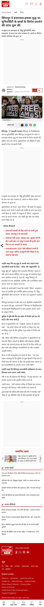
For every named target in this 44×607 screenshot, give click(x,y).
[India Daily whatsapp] (34, 125)
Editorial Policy (17, 581)
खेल (11, 566)
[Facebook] (16, 552)
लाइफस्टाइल (25, 566)
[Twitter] (20, 552)
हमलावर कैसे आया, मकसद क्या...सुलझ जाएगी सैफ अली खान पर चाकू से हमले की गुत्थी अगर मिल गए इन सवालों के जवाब (23, 241)
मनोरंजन (17, 566)
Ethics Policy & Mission (10, 584)
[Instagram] (24, 552)
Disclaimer (14, 578)
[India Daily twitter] (22, 125)
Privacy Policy (26, 584)
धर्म (3, 569)
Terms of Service (8, 587)
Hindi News (6, 13)
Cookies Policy (30, 581)
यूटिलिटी (7, 569)
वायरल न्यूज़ (34, 566)
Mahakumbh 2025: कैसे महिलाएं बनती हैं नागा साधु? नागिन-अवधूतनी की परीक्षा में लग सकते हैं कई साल (22, 252)
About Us (5, 578)
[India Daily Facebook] (26, 125)
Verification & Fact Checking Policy (15, 590)
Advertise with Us (27, 578)
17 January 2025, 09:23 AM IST (18, 92)
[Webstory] (31, 4)
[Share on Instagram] (30, 125)
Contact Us (6, 581)
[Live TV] (27, 4)
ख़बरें (15, 13)
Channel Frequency (9, 593)
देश (3, 566)
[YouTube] (27, 552)
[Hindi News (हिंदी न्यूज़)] (5, 4)
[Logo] (7, 550)
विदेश (22, 13)
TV (39, 91)
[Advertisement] (22, 62)
